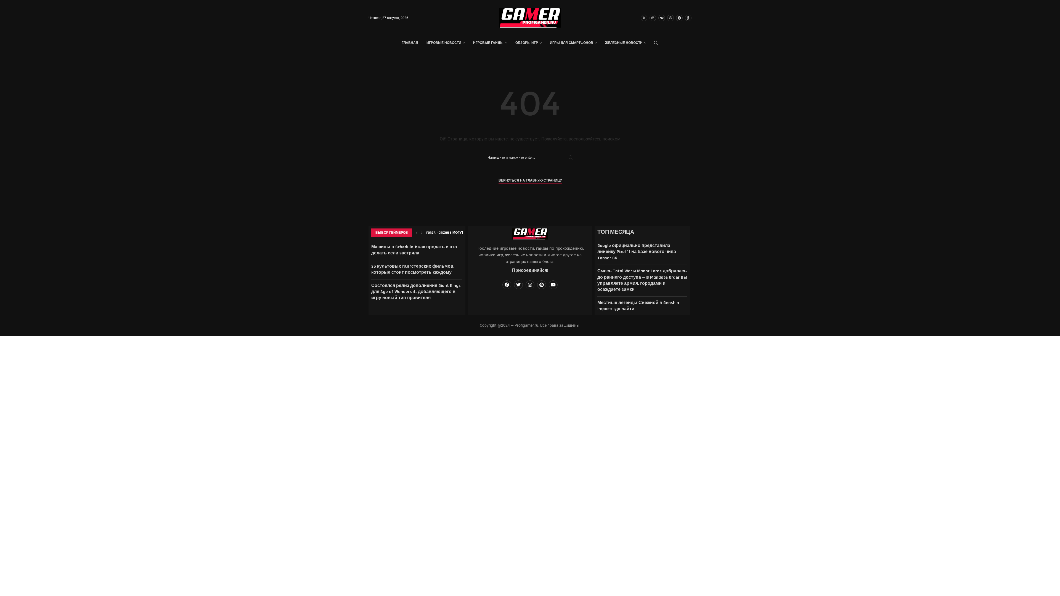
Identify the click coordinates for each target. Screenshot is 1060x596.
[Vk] (661, 18)
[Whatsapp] (670, 18)
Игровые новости (443, 43)
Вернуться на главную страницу (530, 181)
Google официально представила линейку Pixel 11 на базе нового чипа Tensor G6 (636, 252)
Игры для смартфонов (571, 43)
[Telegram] (679, 18)
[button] (416, 232)
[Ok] (688, 18)
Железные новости (624, 43)
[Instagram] (653, 18)
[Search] (656, 43)
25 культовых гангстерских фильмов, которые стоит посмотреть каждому (412, 269)
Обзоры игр (526, 43)
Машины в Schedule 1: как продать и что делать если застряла (414, 250)
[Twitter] (644, 18)
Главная (410, 43)
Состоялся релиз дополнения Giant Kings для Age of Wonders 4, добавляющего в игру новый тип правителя (416, 292)
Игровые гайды (488, 43)
